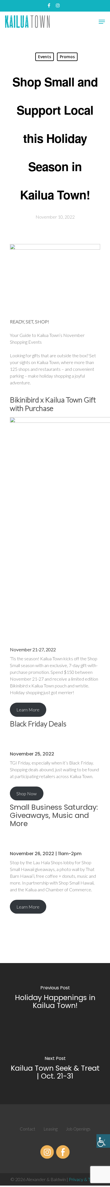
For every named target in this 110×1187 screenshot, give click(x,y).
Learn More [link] (27, 709)
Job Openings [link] (78, 1128)
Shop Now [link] (26, 793)
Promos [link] (67, 56)
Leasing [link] (51, 1128)
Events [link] (44, 56)
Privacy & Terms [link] (84, 1179)
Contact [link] (27, 1128)
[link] (103, 1141)
